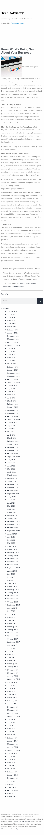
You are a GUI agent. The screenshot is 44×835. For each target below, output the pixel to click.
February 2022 (13, 478)
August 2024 (12, 385)
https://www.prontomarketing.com (11, 829)
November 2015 (13, 710)
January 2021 (12, 518)
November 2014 (13, 744)
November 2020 (13, 524)
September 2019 (13, 567)
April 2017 (11, 657)
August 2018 (12, 608)
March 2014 (12, 768)
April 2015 (11, 731)
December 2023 (13, 410)
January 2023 (12, 444)
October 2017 (12, 639)
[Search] (40, 301)
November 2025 (13, 339)
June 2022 (11, 466)
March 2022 (12, 475)
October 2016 (12, 676)
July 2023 (11, 425)
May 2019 (11, 580)
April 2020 (11, 546)
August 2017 (12, 645)
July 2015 (11, 722)
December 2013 (13, 778)
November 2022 (13, 450)
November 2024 (13, 376)
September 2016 (13, 679)
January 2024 (12, 407)
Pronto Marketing (17, 23)
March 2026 (12, 326)
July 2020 (11, 537)
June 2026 (11, 317)
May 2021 (11, 506)
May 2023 (11, 431)
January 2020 (12, 555)
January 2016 (12, 704)
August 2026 (12, 311)
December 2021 (13, 484)
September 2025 (13, 345)
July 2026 (11, 314)
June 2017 (11, 651)
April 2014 (11, 765)
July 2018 (11, 611)
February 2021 (13, 515)
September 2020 (13, 530)
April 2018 (11, 620)
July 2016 (11, 685)
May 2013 (11, 784)
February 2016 (13, 700)
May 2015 (11, 728)
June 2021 (11, 503)
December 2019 (13, 558)
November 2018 (13, 598)
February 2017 (13, 663)
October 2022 (12, 453)
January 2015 (12, 741)
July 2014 (11, 756)
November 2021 (13, 487)
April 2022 (11, 472)
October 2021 (12, 490)
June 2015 (11, 725)
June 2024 (11, 391)
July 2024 (11, 388)
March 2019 (12, 586)
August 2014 (12, 753)
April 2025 (11, 360)
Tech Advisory (12, 12)
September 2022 (13, 456)
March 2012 (12, 796)
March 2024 (12, 401)
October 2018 (12, 602)
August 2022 (12, 459)
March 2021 (12, 512)
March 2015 (12, 734)
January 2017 (12, 666)
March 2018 (12, 623)
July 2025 (11, 351)
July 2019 (11, 574)
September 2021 (13, 493)
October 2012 (12, 790)
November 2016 (13, 673)
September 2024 (13, 382)
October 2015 (12, 713)
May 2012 (11, 793)
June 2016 (11, 688)
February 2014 (13, 772)
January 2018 (12, 629)
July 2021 (11, 499)
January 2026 (12, 333)
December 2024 (13, 373)
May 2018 (11, 617)
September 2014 (13, 750)
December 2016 (13, 670)
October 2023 (12, 416)
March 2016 (12, 697)
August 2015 (12, 719)
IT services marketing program (21, 821)
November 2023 (13, 413)
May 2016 (11, 691)
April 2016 (11, 694)
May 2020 (11, 543)
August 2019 (12, 571)
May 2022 (11, 469)
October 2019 (12, 564)
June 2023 (11, 428)
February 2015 (13, 738)
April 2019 (11, 583)
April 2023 (11, 435)
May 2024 (11, 394)
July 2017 (11, 648)
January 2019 (12, 592)
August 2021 (12, 496)
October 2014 (12, 747)
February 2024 (13, 404)
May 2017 (11, 654)
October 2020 (12, 527)
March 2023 (12, 438)
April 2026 (11, 323)
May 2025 (11, 357)
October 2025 (12, 342)
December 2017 (13, 632)
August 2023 (12, 422)
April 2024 (11, 398)
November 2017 (13, 635)
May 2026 (11, 320)
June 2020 (11, 540)
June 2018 (11, 614)
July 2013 (11, 781)
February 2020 (13, 552)
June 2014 (11, 759)
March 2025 (12, 363)
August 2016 (12, 682)
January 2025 (12, 370)
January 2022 (12, 481)
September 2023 (13, 419)
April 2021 (11, 509)
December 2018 (13, 595)
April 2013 (11, 787)
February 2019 (13, 589)
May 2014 (11, 762)
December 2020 (13, 521)
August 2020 (12, 534)
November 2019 (13, 561)
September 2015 (13, 716)
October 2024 (12, 379)
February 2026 (13, 330)
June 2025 (11, 354)
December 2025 (13, 336)
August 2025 (12, 348)
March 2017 (12, 660)
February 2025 (13, 367)
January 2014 (12, 775)
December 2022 (13, 447)
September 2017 (13, 642)
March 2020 (12, 549)
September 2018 (13, 605)
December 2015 (13, 707)
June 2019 (11, 577)
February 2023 (13, 441)
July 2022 (11, 462)
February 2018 (13, 626)
